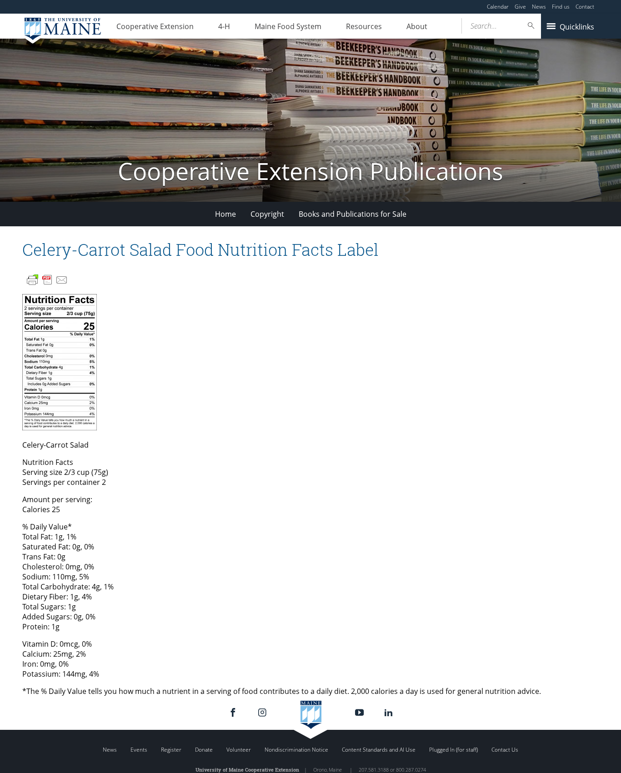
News (539, 6)
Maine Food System (288, 26)
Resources (364, 26)
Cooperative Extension (155, 26)
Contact (585, 6)
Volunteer (238, 749)
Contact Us (504, 749)
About (416, 26)
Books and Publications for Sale (352, 214)
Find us (561, 6)
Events (138, 749)
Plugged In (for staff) (453, 749)
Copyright (267, 214)
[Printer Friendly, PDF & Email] (47, 280)
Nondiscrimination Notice (296, 749)
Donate (204, 749)
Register (171, 749)
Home (225, 214)
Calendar (498, 6)
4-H (224, 26)
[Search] (531, 25)
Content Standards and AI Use (379, 749)
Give (520, 6)
